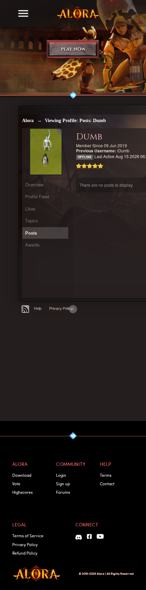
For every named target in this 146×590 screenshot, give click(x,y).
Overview (34, 184)
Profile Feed (37, 196)
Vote (16, 484)
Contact (107, 484)
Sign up (63, 484)
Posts (31, 233)
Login (61, 475)
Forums (63, 492)
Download (21, 475)
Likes (30, 208)
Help (37, 308)
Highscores (22, 492)
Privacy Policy (61, 308)
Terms (105, 475)
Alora (28, 120)
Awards (32, 244)
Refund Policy (24, 553)
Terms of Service (27, 536)
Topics (31, 220)
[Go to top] (73, 309)
